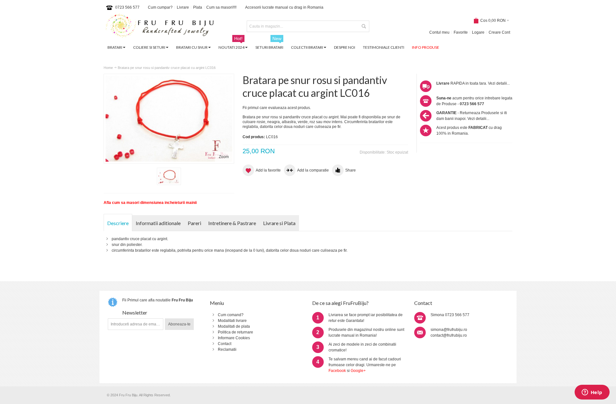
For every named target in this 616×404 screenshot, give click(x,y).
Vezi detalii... (499, 83)
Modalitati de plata (234, 326)
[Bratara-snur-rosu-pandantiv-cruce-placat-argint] (169, 176)
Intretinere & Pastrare (232, 223)
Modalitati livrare (232, 320)
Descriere (118, 223)
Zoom (224, 157)
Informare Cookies (234, 338)
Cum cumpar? (160, 7)
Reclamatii (227, 349)
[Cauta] (363, 26)
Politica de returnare (235, 332)
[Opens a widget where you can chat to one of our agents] (592, 393)
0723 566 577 (127, 7)
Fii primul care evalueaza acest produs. (277, 107)
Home (108, 68)
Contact (224, 343)
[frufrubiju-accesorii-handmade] (160, 26)
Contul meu (439, 32)
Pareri (194, 223)
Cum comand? (231, 315)
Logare (478, 32)
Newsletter (134, 312)
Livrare (183, 7)
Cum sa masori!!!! (221, 7)
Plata (197, 7)
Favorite (461, 32)
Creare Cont (499, 32)
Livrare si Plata (279, 223)
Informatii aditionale (158, 223)
